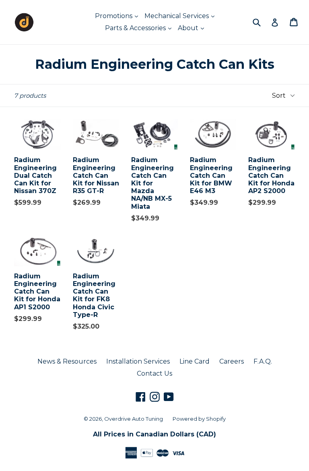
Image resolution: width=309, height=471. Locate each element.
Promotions (114, 16)
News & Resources (67, 361)
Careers (231, 361)
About (189, 28)
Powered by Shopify (199, 418)
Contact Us (154, 373)
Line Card (194, 361)
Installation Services (138, 361)
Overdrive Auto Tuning (133, 418)
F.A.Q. (262, 361)
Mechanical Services (177, 16)
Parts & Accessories (136, 28)
